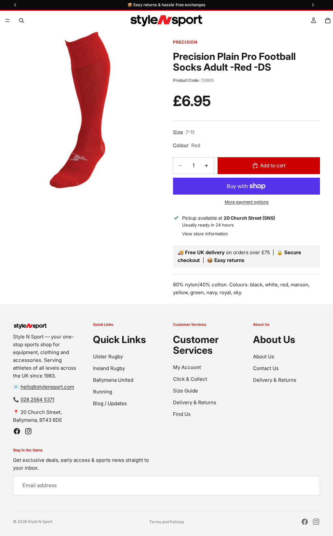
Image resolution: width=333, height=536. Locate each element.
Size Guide (185, 391)
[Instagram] (28, 431)
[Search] (21, 20)
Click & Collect (190, 379)
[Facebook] (17, 431)
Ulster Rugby (108, 356)
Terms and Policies (166, 521)
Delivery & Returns (194, 402)
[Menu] (7, 20)
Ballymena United (113, 380)
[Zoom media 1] (80, 110)
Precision (185, 42)
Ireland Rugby (109, 368)
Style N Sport (40, 521)
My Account (187, 367)
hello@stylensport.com (47, 387)
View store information (205, 233)
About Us (263, 356)
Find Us (182, 414)
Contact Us (266, 368)
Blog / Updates (110, 403)
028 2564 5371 (37, 399)
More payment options (247, 201)
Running (102, 392)
